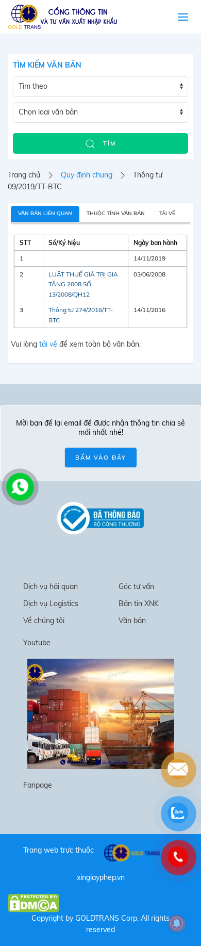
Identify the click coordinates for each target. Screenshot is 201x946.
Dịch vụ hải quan (50, 586)
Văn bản (132, 620)
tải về (48, 344)
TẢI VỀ (167, 213)
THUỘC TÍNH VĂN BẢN (116, 213)
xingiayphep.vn (101, 877)
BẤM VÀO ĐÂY (100, 457)
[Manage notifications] (177, 923)
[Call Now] (19, 486)
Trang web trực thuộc (58, 850)
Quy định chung (86, 175)
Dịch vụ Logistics (50, 603)
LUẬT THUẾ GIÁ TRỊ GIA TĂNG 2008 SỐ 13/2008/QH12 (83, 284)
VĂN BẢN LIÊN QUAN (45, 213)
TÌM (108, 143)
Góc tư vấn (136, 586)
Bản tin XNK (139, 603)
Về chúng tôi (43, 620)
